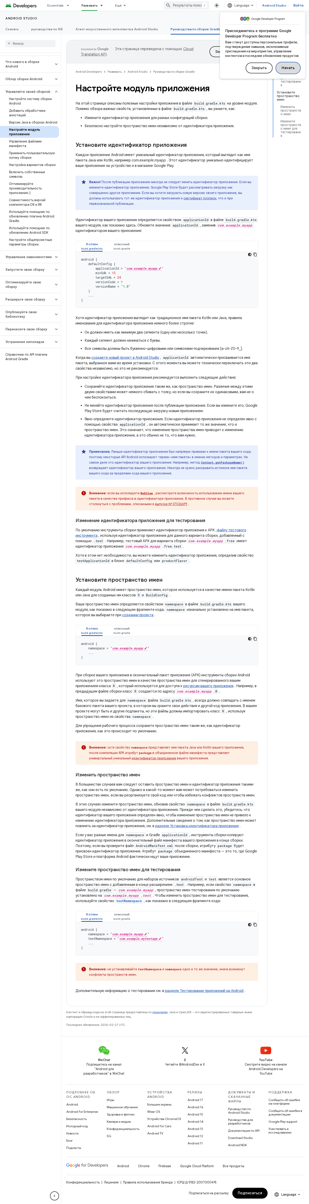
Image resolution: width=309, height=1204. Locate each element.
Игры (110, 1100)
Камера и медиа (119, 1122)
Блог (69, 1141)
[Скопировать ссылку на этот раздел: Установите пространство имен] (167, 580)
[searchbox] (30, 43)
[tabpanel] (167, 280)
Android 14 (195, 1122)
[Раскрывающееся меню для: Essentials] (70, 5)
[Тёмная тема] (249, 254)
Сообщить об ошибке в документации (285, 1112)
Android (72, 1104)
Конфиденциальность (123, 1129)
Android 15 (195, 1114)
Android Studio (274, 5)
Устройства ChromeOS (164, 1119)
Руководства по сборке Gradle (196, 29)
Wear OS (153, 1112)
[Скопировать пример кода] (255, 254)
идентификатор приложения (154, 758)
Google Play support (283, 1122)
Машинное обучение (122, 1107)
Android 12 (195, 1136)
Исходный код (77, 1126)
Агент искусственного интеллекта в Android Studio (117, 29)
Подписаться (250, 1193)
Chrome (144, 1166)
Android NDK (237, 1145)
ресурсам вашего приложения (208, 686)
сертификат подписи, (200, 198)
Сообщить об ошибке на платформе (284, 1102)
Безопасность (76, 1119)
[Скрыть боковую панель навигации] (54, 1195)
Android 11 (195, 1143)
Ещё (118, 5)
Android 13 (195, 1129)
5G (109, 1136)
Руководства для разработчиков (240, 1121)
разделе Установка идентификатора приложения (197, 826)
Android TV (155, 1133)
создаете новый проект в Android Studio (125, 357)
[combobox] (186, 5)
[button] (27, 64)
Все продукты (233, 1166)
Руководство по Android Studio (239, 1111)
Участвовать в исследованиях (280, 1130)
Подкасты (73, 1148)
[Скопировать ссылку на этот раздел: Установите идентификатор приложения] (191, 145)
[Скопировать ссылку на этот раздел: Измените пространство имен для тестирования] (184, 870)
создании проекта (137, 615)
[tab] (92, 246)
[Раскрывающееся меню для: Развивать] (103, 5)
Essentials (55, 5)
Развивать (89, 5)
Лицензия (111, 1182)
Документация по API (243, 1131)
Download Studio (240, 1138)
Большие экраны (159, 1104)
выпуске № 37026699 (171, 504)
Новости (72, 1133)
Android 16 (195, 1107)
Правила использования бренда (148, 1182)
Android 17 (195, 1100)
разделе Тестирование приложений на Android (204, 991)
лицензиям (160, 1012)
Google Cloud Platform (197, 1166)
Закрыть (259, 68)
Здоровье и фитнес (121, 1114)
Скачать (12, 29)
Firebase (165, 1166)
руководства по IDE (47, 29)
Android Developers (89, 72)
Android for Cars (159, 1126)
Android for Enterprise (82, 1112)
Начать (288, 68)
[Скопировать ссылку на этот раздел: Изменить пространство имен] (144, 775)
